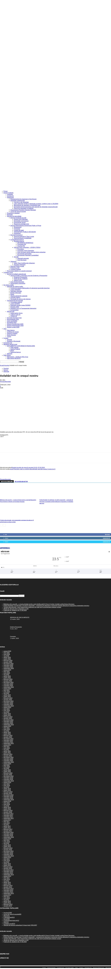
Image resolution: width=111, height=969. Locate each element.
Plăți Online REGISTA (14, 358)
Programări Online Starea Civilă (55, 182)
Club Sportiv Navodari (17, 282)
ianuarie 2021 (7, 756)
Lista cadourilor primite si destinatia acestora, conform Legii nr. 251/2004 (36, 203)
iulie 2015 (6, 859)
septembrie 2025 (8, 668)
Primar (5, 191)
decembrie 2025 (8, 663)
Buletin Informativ (15, 293)
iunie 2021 (6, 748)
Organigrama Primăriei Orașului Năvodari (23, 210)
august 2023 (7, 707)
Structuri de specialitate (14, 216)
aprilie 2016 (7, 845)
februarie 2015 (7, 867)
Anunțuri (6, 365)
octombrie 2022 (8, 723)
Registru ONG (14, 307)
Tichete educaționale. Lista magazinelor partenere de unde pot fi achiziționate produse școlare (32, 607)
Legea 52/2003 (15, 303)
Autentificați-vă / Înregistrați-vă (9, 182)
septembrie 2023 (8, 706)
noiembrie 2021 (8, 740)
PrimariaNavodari (5, 381)
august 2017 (7, 820)
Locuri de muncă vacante (18, 211)
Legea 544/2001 (15, 289)
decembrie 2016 (8, 832)
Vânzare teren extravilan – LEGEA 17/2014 (27, 247)
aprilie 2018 (7, 807)
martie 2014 (7, 884)
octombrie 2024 (8, 685)
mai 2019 (6, 787)
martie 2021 (7, 752)
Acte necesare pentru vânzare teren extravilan (31, 252)
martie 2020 (7, 771)
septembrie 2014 (8, 874)
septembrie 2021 (8, 743)
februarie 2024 (7, 698)
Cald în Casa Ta (15, 314)
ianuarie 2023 (7, 718)
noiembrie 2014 (8, 871)
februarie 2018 (7, 810)
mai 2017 (6, 824)
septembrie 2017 (8, 818)
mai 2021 (6, 749)
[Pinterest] (15, 390)
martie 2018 (7, 809)
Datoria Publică (15, 349)
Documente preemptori (24, 253)
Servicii (5, 370)
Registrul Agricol (19, 241)
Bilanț (12, 350)
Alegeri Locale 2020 (13, 327)
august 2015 (7, 857)
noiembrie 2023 (8, 702)
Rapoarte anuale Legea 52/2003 (20, 305)
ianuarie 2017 (7, 831)
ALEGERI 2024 (11, 322)
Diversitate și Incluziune (21, 221)
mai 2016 (6, 843)
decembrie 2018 (8, 795)
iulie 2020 (6, 765)
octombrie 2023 (8, 704)
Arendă (16, 257)
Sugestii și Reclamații (13, 341)
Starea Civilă (18, 280)
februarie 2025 (7, 679)
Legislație (10, 194)
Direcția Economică (16, 235)
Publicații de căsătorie (20, 278)
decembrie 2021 (8, 738)
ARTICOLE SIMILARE (7, 481)
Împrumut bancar (15, 352)
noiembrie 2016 (8, 834)
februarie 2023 (7, 717)
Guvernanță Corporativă (17, 283)
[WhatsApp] (21, 390)
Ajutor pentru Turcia (16, 313)
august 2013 (7, 895)
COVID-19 (13, 316)
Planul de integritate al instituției (23, 208)
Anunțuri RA (21, 246)
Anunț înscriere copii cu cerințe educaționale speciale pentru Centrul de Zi (32, 469)
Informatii (6, 371)
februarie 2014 (7, 885)
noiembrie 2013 (8, 890)
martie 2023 (7, 715)
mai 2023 (6, 712)
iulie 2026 (6, 652)
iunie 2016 (6, 842)
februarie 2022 (7, 735)
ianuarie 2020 (7, 774)
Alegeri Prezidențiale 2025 (15, 324)
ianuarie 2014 (7, 887)
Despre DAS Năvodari (21, 219)
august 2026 (7, 651)
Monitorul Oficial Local (10, 344)
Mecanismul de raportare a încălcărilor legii (27, 205)
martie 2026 (7, 659)
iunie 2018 (6, 804)
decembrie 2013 (8, 888)
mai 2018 (6, 806)
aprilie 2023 (7, 713)
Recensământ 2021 (13, 319)
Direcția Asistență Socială (18, 218)
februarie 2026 (7, 660)
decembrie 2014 (8, 870)
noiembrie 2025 (8, 665)
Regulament (17, 227)
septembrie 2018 (8, 799)
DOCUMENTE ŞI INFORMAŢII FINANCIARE (21, 346)
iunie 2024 (6, 692)
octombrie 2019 (8, 779)
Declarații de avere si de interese (20, 299)
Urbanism (13, 261)
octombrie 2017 (8, 817)
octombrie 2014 (8, 873)
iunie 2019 (6, 785)
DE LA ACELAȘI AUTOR (21, 481)
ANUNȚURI (10, 311)
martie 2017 (7, 827)
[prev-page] (1, 525)
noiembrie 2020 (8, 759)
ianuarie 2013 (7, 906)
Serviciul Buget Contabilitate (22, 238)
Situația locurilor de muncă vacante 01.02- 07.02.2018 (28, 467)
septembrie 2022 (8, 724)
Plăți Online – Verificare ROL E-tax (17, 357)
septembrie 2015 (8, 856)
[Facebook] (3, 390)
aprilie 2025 (7, 676)
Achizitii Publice (15, 297)
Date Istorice (11, 330)
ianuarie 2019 (7, 793)
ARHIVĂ (9, 353)
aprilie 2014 (7, 882)
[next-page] (4, 525)
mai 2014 (6, 881)
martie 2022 (7, 734)
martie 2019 (7, 790)
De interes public (8, 285)
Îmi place (107, 534)
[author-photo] (4, 478)
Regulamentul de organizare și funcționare (23, 199)
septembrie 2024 (8, 687)
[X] (9, 390)
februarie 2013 (7, 904)
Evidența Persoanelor (20, 277)
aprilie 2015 (7, 863)
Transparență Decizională (15, 300)
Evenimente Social (19, 222)
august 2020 (7, 763)
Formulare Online (43, 182)
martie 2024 (7, 696)
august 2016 (7, 838)
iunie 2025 (6, 673)
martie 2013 (7, 902)
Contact (5, 338)
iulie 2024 (6, 690)
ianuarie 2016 (7, 849)
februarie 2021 (7, 754)
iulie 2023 (6, 709)
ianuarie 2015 (7, 868)
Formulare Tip (7, 343)
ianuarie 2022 (7, 737)
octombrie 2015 (8, 854)
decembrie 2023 (8, 701)
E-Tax (22, 182)
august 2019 (7, 782)
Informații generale (23, 258)
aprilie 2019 (7, 788)
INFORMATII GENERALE (25, 243)
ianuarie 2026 (7, 662)
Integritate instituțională (17, 200)
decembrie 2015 (8, 851)
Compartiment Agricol (17, 239)
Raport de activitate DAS (21, 224)
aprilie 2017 (7, 826)
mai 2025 (6, 674)
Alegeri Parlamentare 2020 (15, 325)
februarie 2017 (7, 829)
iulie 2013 (6, 896)
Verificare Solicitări (29, 182)
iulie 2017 (6, 821)
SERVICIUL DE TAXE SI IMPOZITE (19, 617)
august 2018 (7, 801)
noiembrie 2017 (8, 815)
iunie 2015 (6, 860)
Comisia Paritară (15, 269)
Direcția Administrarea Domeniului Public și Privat (25, 225)
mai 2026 (6, 656)
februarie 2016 (7, 848)
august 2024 (7, 688)
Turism (9, 336)
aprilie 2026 (7, 657)
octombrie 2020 (8, 760)
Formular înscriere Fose (14, 318)
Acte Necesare (21, 260)
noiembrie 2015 (8, 852)
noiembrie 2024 (8, 684)
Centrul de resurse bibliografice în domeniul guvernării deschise (30, 288)
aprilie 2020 (7, 770)
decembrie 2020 (8, 757)
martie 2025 (7, 677)
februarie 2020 (7, 773)
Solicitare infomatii (16, 291)
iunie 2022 (6, 729)
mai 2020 (6, 768)
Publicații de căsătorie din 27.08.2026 (15, 610)
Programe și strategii (13, 213)
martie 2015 (7, 865)
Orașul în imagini (12, 333)
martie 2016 (7, 846)
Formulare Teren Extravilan (25, 250)
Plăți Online (7, 355)
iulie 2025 (6, 671)
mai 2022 (6, 731)
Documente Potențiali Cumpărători (28, 255)
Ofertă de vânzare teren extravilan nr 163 (15, 609)
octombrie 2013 (8, 892)
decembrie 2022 (8, 720)
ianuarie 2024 (7, 699)
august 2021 (7, 745)
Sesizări (36, 182)
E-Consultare (14, 310)
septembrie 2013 (8, 893)
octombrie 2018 (8, 798)
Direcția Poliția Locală (17, 266)
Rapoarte (10, 214)
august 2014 (7, 876)
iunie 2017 (6, 823)
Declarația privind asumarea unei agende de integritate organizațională (35, 207)
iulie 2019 (6, 784)
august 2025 (7, 670)
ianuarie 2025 (7, 681)
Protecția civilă (14, 268)
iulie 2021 (6, 746)
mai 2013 (6, 899)
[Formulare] (4, 617)
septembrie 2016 (8, 837)
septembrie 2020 (8, 762)
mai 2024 (6, 693)
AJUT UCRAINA (12, 321)
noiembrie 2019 (8, 777)
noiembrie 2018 (8, 796)
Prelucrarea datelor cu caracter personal (19, 271)
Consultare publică (16, 302)
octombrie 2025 (8, 667)
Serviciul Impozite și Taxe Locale (24, 236)
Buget (12, 294)
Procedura (20, 249)
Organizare (10, 197)
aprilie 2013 (7, 901)
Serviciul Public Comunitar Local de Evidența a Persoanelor (28, 275)
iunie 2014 (6, 879)
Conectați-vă (106, 538)
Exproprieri (17, 233)
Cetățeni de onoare (13, 332)
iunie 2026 (6, 654)
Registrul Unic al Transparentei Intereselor (23, 308)
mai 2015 (6, 862)
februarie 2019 (7, 792)
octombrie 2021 (8, 742)
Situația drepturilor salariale (18, 296)
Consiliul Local (8, 272)
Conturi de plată (19, 230)
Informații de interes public (15, 286)
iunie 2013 (6, 898)
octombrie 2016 (8, 835)
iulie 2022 (6, 727)
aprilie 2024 (7, 695)
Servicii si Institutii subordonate (16, 274)
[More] (28, 390)
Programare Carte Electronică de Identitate (72, 182)
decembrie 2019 (8, 776)
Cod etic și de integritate (21, 202)
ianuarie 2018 (7, 812)
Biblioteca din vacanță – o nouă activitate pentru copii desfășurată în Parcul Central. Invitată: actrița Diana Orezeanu (38, 604)
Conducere (10, 196)
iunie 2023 (6, 710)
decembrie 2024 (8, 682)
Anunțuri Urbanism (19, 264)
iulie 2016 (6, 840)
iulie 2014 (6, 877)
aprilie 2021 (7, 751)
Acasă (2, 365)
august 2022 (7, 726)
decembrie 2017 (8, 813)
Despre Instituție (8, 193)
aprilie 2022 (7, 732)
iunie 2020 (6, 767)
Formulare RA (21, 244)
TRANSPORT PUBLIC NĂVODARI (25, 232)
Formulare (17, 228)
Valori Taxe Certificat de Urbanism (24, 263)
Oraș (4, 328)
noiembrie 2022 (8, 721)
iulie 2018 (6, 802)
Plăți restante (14, 347)
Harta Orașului (11, 335)
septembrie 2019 (8, 781)
